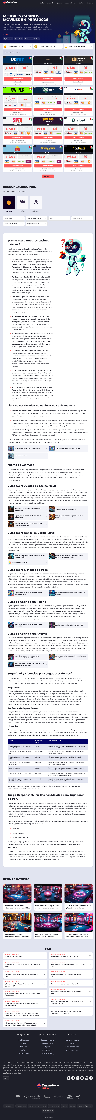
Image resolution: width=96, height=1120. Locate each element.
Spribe (47, 1052)
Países (23, 1055)
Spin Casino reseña (18, 140)
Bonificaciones (23, 1045)
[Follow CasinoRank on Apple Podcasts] (90, 1083)
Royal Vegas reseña (18, 169)
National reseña (78, 82)
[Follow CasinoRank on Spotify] (86, 1083)
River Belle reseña (48, 169)
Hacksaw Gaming (47, 1059)
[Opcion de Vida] (31, 1102)
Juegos (23, 1049)
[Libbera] (58, 1102)
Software (23, 1052)
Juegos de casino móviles (66, 3)
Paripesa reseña (78, 112)
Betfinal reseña (78, 169)
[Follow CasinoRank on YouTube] (81, 1083)
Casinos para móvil (46, 3)
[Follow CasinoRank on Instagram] (72, 1083)
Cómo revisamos (72, 1055)
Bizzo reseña (48, 140)
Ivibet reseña (78, 140)
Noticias (90, 3)
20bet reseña (48, 112)
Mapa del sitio (23, 1059)
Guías (81, 3)
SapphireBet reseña (48, 82)
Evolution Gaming (47, 1045)
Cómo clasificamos (71, 1052)
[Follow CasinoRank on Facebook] (68, 1083)
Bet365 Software (47, 1055)
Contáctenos (71, 1049)
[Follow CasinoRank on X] (77, 1083)
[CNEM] (46, 1102)
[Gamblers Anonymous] (69, 1102)
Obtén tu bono (17, 79)
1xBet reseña (18, 82)
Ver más (47, 176)
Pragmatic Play (47, 1049)
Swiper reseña (17, 112)
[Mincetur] (18, 1102)
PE (5, 1083)
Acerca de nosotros (72, 1045)
